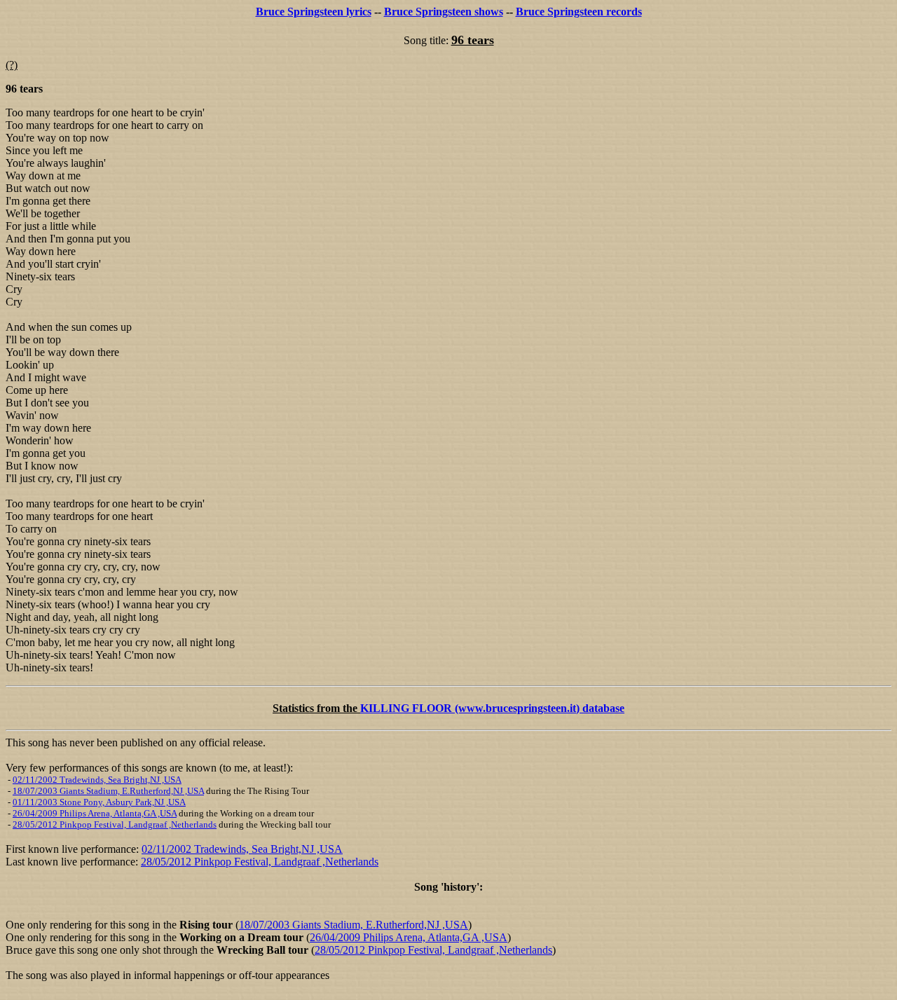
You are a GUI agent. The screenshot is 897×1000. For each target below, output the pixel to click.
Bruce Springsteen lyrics (313, 12)
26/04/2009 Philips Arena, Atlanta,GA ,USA (95, 813)
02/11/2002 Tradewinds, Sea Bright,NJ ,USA (97, 779)
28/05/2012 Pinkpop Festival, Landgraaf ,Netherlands (115, 824)
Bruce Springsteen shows (443, 12)
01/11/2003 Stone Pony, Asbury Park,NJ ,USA (99, 802)
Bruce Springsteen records (579, 12)
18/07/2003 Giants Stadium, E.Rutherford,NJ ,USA (108, 791)
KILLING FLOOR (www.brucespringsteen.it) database (492, 708)
